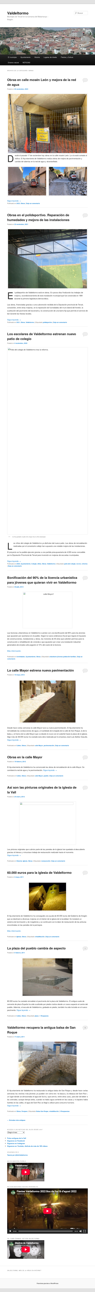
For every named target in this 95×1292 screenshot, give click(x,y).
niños (39, 564)
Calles (18, 745)
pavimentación (49, 745)
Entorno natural (13, 62)
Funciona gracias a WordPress (47, 1283)
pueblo (46, 776)
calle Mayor (39, 745)
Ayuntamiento (25, 57)
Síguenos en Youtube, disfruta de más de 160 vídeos (27, 1146)
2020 (18, 564)
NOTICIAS (26, 62)
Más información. (14, 651)
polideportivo (47, 322)
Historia (37, 57)
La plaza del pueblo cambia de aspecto (36, 948)
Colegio (34, 564)
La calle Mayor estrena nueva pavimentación (40, 670)
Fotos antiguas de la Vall (16, 1138)
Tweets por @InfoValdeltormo (17, 1155)
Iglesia (25, 861)
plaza (36, 1016)
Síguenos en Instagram (16, 1143)
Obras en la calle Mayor (24, 757)
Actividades (20, 656)
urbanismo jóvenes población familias (62, 656)
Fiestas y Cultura (67, 57)
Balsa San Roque (42, 1111)
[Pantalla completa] (84, 1231)
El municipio (12, 57)
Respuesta (44, 1016)
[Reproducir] (10, 1231)
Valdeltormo (17, 13)
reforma (84, 564)
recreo (78, 564)
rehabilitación (39, 936)
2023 (18, 203)
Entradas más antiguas (16, 1120)
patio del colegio (70, 564)
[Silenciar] (80, 1231)
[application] (47, 1211)
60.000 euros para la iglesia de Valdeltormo (39, 872)
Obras (23, 203)
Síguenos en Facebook (16, 1141)
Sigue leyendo (14, 200)
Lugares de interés (50, 57)
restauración (45, 861)
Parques (24, 1111)
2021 (18, 322)
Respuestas (65, 1111)
